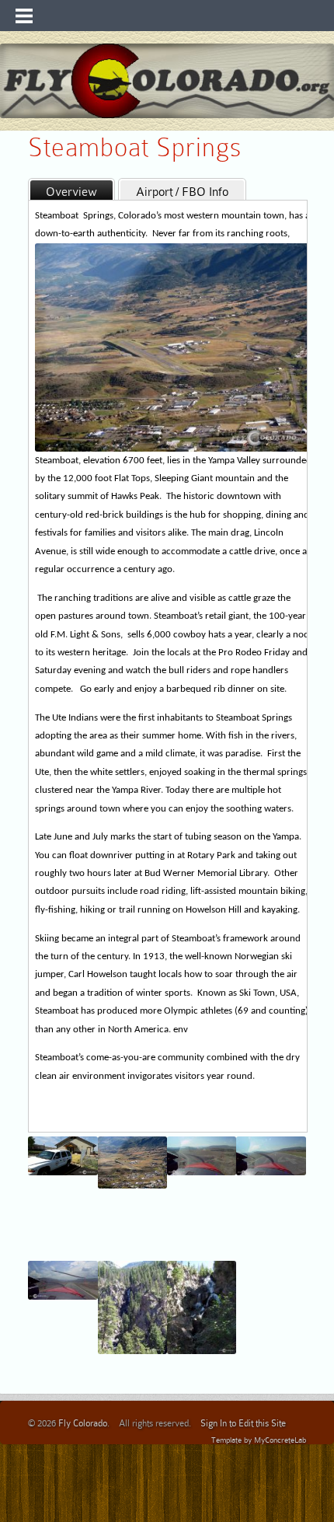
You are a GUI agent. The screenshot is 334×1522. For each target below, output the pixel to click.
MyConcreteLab (280, 1440)
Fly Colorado (82, 1423)
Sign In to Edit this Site (243, 1423)
